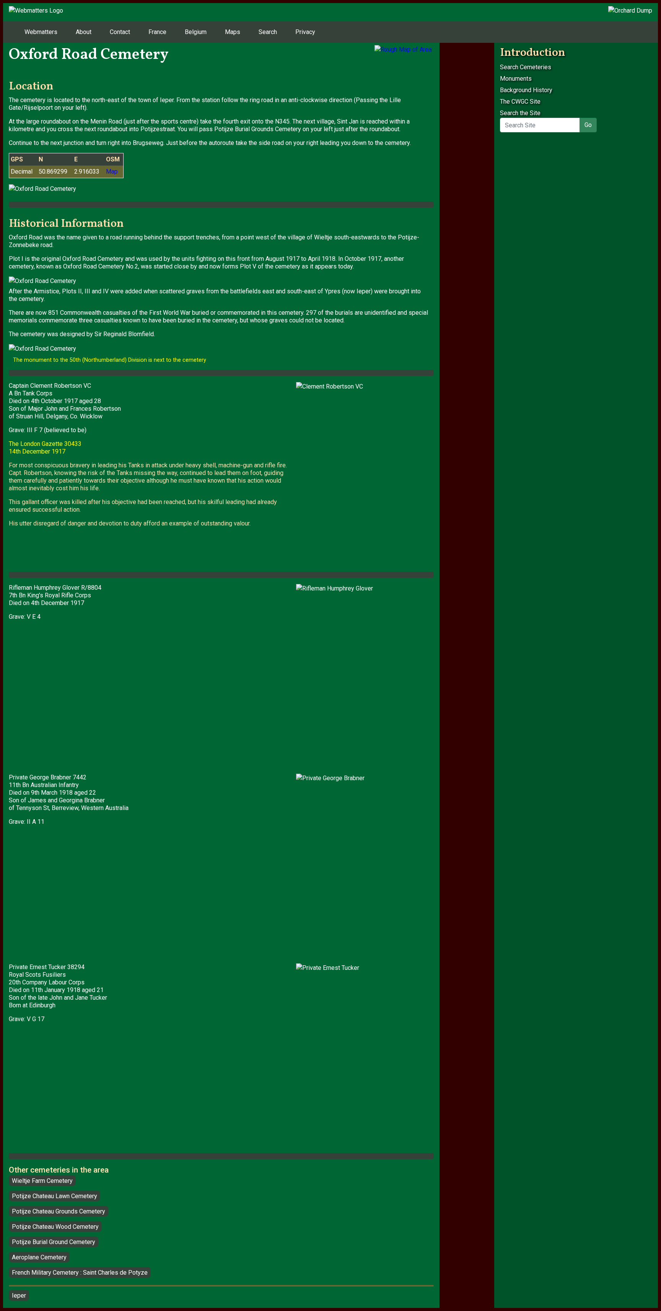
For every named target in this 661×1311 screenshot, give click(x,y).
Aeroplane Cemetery (39, 1257)
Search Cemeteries (525, 67)
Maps (232, 32)
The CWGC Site (520, 101)
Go (588, 124)
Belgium (196, 32)
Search (268, 32)
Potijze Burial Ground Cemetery (53, 1242)
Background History (526, 90)
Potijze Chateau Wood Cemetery (55, 1226)
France (157, 32)
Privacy (305, 32)
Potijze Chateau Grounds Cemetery (58, 1211)
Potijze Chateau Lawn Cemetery (54, 1196)
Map (112, 171)
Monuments (516, 78)
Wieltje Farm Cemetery (42, 1180)
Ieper (19, 1295)
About (83, 32)
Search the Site (546, 118)
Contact (120, 32)
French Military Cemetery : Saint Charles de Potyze (80, 1272)
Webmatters (40, 32)
